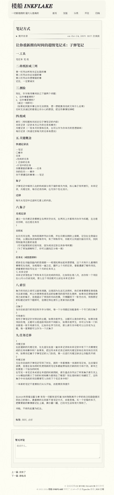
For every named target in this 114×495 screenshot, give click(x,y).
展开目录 (59, 36)
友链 (65, 13)
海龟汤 (22, 476)
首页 (54, 13)
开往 (87, 13)
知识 (24, 420)
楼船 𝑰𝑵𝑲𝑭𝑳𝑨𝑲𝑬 (32, 6)
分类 (76, 13)
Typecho (86, 489)
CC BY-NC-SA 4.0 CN (86, 486)
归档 (97, 13)
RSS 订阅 (100, 489)
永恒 (30, 420)
